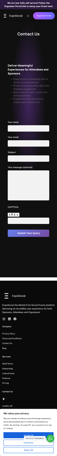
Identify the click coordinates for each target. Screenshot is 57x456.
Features (6, 378)
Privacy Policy (8, 334)
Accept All (28, 435)
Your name (13, 122)
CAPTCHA (13, 207)
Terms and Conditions (12, 338)
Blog (4, 348)
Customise (28, 443)
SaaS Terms (7, 364)
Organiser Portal (43, 16)
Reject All (28, 450)
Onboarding (7, 368)
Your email (13, 137)
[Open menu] (27, 15)
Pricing (5, 383)
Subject (12, 152)
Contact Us (7, 343)
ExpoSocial (16, 15)
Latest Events (8, 373)
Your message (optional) (20, 167)
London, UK (7, 406)
